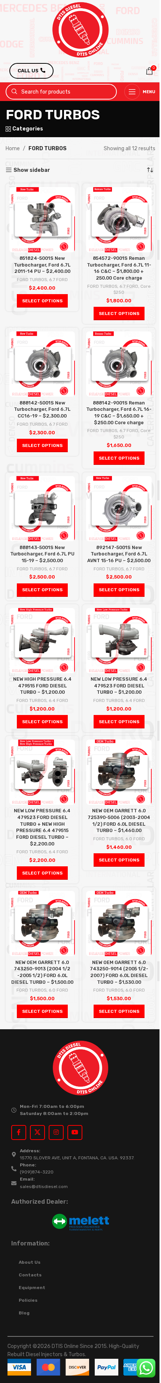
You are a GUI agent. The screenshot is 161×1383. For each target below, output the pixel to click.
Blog (24, 1313)
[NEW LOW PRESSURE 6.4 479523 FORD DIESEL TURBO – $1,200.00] (119, 640)
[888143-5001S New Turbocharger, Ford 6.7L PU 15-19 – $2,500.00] (42, 508)
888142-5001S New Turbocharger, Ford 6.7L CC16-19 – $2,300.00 (42, 409)
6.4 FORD (58, 700)
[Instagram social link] (56, 1132)
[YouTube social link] (74, 1132)
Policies (28, 1300)
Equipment (32, 1287)
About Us (29, 1262)
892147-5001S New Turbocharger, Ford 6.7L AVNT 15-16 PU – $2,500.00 (119, 554)
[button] (42, 301)
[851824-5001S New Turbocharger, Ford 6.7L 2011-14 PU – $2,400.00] (42, 219)
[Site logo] (80, 29)
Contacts (30, 1275)
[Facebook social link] (18, 1132)
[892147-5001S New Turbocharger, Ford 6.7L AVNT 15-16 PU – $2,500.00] (119, 508)
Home (13, 148)
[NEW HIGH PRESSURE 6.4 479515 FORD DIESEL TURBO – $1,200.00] (42, 640)
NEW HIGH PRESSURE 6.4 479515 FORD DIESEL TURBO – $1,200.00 (42, 685)
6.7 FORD (58, 279)
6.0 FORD (135, 838)
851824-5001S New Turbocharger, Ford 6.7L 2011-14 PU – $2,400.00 (42, 264)
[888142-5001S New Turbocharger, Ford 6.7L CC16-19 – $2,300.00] (42, 364)
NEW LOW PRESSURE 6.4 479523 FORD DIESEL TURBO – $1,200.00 (119, 685)
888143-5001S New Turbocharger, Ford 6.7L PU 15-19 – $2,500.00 (42, 554)
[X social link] (37, 1132)
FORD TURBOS (32, 279)
